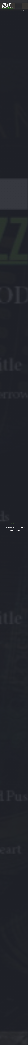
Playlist (14, 523)
